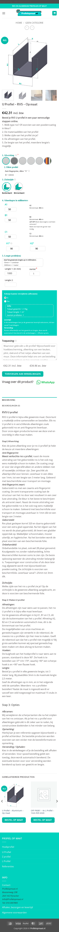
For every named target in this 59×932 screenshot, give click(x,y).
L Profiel (6, 861)
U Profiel (6, 852)
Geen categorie (34, 22)
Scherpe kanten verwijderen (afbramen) (20, 294)
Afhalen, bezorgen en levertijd (17, 907)
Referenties (8, 866)
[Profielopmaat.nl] (29, 13)
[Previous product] (32, 28)
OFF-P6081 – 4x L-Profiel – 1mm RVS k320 (42, 811)
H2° (32, 243)
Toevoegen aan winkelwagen (23, 373)
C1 (6, 231)
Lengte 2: (9, 280)
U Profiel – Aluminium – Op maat (12, 811)
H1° (8, 243)
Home (19, 22)
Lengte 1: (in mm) (13, 269)
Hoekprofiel (8, 846)
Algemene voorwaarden (14, 912)
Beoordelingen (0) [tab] (11, 406)
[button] (3, 13)
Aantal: (33, 269)
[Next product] (27, 28)
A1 (6, 204)
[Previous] (6, 60)
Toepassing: (8, 340)
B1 (6, 215)
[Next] (52, 60)
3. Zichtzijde (8, 179)
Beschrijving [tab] (8, 400)
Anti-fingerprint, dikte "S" (16, 171)
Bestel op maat (14, 819)
